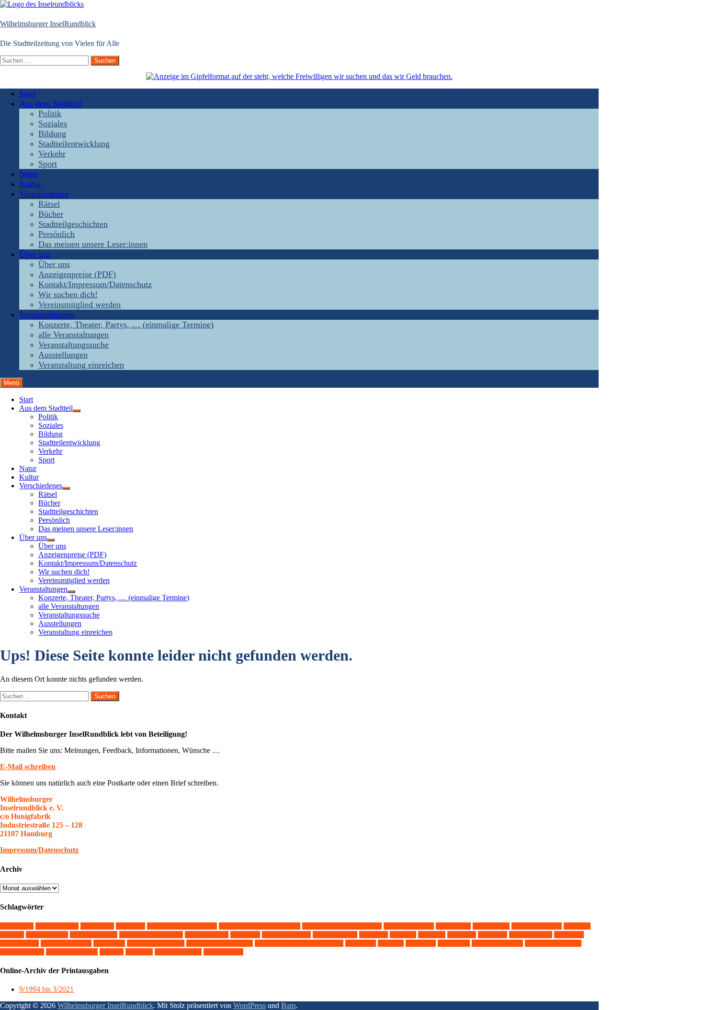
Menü (11, 382)
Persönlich (56, 234)
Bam (288, 1005)
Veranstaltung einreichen (81, 365)
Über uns (35, 254)
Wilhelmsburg (72, 951)
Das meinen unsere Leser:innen (93, 244)
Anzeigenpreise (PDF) (77, 274)
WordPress (249, 1005)
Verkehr (52, 153)
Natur (29, 174)
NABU (492, 934)
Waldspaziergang (553, 943)
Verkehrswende (497, 943)
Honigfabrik (206, 934)
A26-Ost (17, 926)
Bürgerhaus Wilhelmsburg (342, 926)
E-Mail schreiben (28, 767)
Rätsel (49, 204)
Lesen (431, 934)
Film (12, 934)
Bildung (52, 133)
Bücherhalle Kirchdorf (182, 926)
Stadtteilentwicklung (74, 143)
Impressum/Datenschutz (39, 850)
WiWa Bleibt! (178, 951)
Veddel (421, 943)
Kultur (30, 184)
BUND (130, 926)
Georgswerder (93, 934)
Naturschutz (530, 934)
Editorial (453, 926)
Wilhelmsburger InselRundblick (48, 24)
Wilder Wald (22, 951)
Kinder (245, 934)
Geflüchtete (47, 934)
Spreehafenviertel (155, 943)
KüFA (403, 934)
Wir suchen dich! (68, 294)
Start (27, 93)
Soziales (52, 123)
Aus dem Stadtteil (50, 103)
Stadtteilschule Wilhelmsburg (299, 943)
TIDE (391, 943)
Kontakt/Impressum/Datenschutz (95, 284)
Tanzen (360, 943)
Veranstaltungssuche (73, 344)
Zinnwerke (223, 951)
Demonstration (409, 926)
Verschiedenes (43, 194)
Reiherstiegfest (66, 943)
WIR (112, 951)
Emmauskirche (536, 926)
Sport (47, 163)
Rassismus (19, 943)
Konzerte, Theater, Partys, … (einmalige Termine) (126, 324)
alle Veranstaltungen (73, 334)
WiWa (139, 951)
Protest (569, 934)
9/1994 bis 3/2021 (46, 989)
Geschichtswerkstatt (151, 934)
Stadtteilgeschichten (73, 224)
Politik (49, 113)
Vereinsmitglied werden (79, 304)
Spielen (109, 943)
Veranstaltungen (47, 314)
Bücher (50, 214)
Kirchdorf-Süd (286, 934)
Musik (461, 934)
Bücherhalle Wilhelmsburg (259, 926)
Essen (577, 926)
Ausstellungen (63, 354)
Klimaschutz (335, 934)
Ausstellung (57, 926)
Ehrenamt (491, 926)
